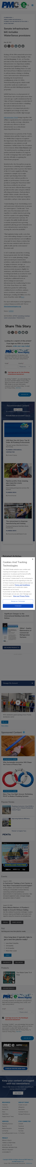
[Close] (33, 559)
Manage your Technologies (18, 601)
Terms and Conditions (22, 585)
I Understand (18, 606)
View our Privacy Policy (21, 596)
